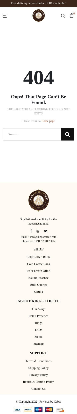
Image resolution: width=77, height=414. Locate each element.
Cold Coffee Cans (38, 264)
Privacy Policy (38, 374)
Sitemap (38, 343)
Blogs (38, 322)
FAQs (38, 329)
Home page (48, 121)
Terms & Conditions (39, 361)
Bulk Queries (38, 284)
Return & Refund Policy (38, 381)
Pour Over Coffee (38, 270)
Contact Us (38, 388)
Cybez (57, 401)
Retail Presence (38, 316)
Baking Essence (38, 277)
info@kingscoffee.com (43, 236)
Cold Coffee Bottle (38, 257)
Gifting (38, 291)
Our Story (38, 309)
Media (38, 336)
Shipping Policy (38, 368)
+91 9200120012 (45, 241)
